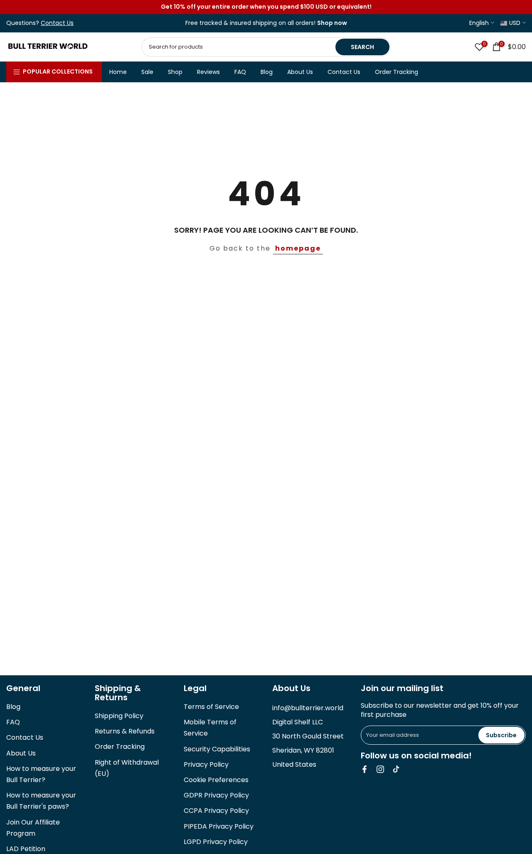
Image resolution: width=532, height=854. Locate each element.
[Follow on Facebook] (364, 769)
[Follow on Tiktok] (396, 769)
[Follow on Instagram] (380, 769)
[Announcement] (266, 7)
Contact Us (344, 72)
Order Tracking (396, 72)
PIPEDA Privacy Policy (219, 826)
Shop (175, 72)
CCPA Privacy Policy (216, 810)
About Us (300, 72)
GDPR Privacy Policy (216, 795)
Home (118, 72)
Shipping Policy (119, 716)
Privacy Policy (206, 764)
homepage (298, 248)
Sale (147, 72)
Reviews (208, 72)
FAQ (240, 72)
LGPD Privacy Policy (216, 842)
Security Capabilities (217, 749)
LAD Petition (25, 849)
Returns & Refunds (125, 731)
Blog (267, 72)
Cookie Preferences (216, 780)
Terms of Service (211, 706)
